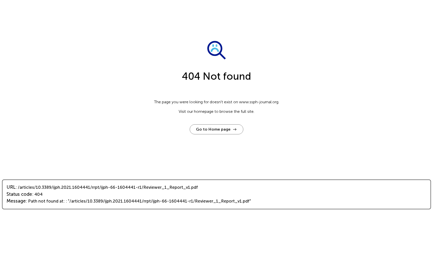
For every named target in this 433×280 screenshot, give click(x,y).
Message (16, 201)
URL (11, 187)
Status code (19, 194)
